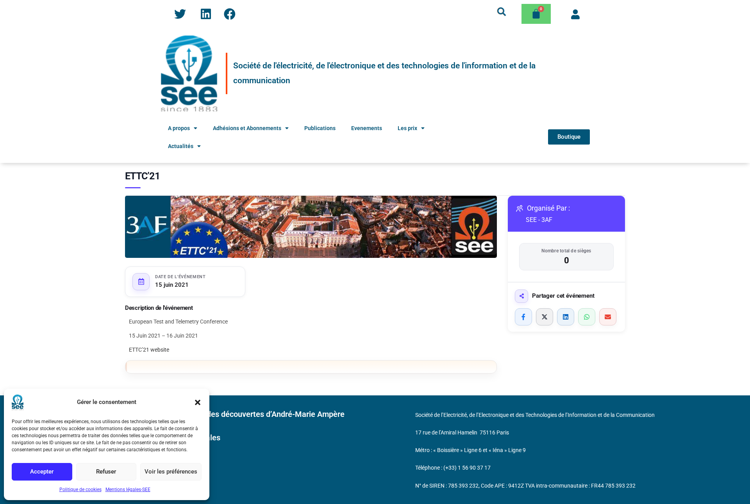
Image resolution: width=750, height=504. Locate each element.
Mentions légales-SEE (127, 489)
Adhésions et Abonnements (247, 128)
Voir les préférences (171, 471)
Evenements (366, 128)
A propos (179, 128)
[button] (198, 402)
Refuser (106, 471)
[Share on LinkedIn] (565, 316)
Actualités (180, 146)
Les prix (407, 128)
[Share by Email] (607, 316)
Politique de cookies (80, 489)
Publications (320, 128)
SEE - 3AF (539, 219)
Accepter (42, 471)
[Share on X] (544, 316)
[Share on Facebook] (523, 316)
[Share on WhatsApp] (586, 316)
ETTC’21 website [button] (149, 350)
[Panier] (536, 14)
